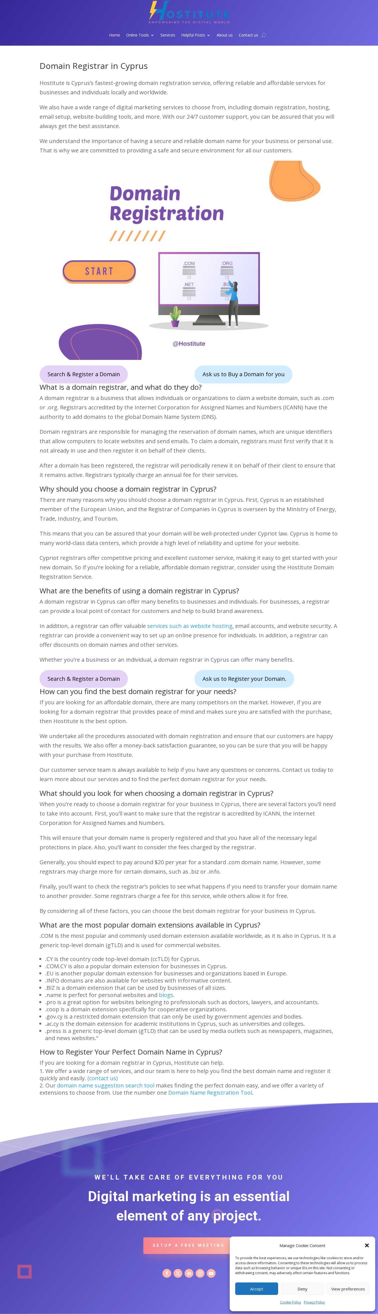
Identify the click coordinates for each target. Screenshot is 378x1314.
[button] (367, 1245)
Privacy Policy (314, 1302)
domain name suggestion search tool (105, 1085)
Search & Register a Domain (84, 374)
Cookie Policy (290, 1302)
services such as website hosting (189, 626)
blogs (166, 995)
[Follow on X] (178, 1273)
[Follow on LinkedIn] (189, 1273)
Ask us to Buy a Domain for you (244, 374)
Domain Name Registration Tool (210, 1092)
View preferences (348, 1289)
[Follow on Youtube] (211, 1273)
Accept (256, 1289)
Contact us (248, 35)
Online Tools (137, 35)
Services (167, 35)
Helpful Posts (193, 35)
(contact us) (102, 1078)
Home (114, 35)
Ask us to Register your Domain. (244, 678)
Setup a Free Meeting (189, 1245)
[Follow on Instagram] (200, 1273)
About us (225, 35)
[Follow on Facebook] (166, 1273)
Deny (302, 1289)
